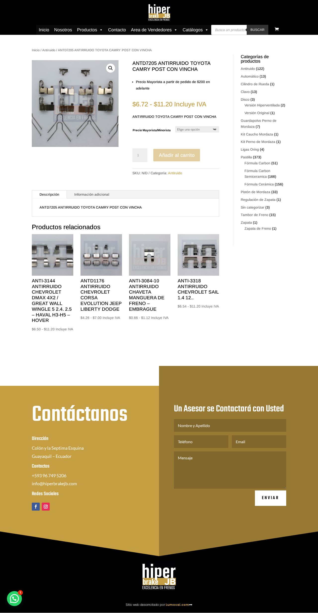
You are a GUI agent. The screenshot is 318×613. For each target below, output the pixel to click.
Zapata (246, 222)
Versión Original (256, 113)
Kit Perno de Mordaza (258, 142)
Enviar (270, 498)
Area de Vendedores (151, 29)
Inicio (44, 29)
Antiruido (48, 50)
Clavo (245, 92)
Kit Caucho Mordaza (257, 134)
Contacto (117, 29)
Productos (87, 29)
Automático (250, 76)
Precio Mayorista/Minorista (152, 130)
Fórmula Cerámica (259, 184)
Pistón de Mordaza (255, 192)
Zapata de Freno (257, 228)
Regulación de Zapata (258, 200)
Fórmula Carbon (257, 163)
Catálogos (193, 29)
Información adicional (91, 194)
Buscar (257, 30)
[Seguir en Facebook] (36, 507)
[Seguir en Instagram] (46, 507)
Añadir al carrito (177, 155)
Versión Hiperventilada (262, 105)
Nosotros (63, 29)
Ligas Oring (250, 149)
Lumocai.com (177, 605)
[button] (110, 68)
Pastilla (246, 157)
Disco (245, 99)
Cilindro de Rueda (255, 84)
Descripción (49, 194)
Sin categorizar (252, 207)
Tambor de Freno (254, 215)
